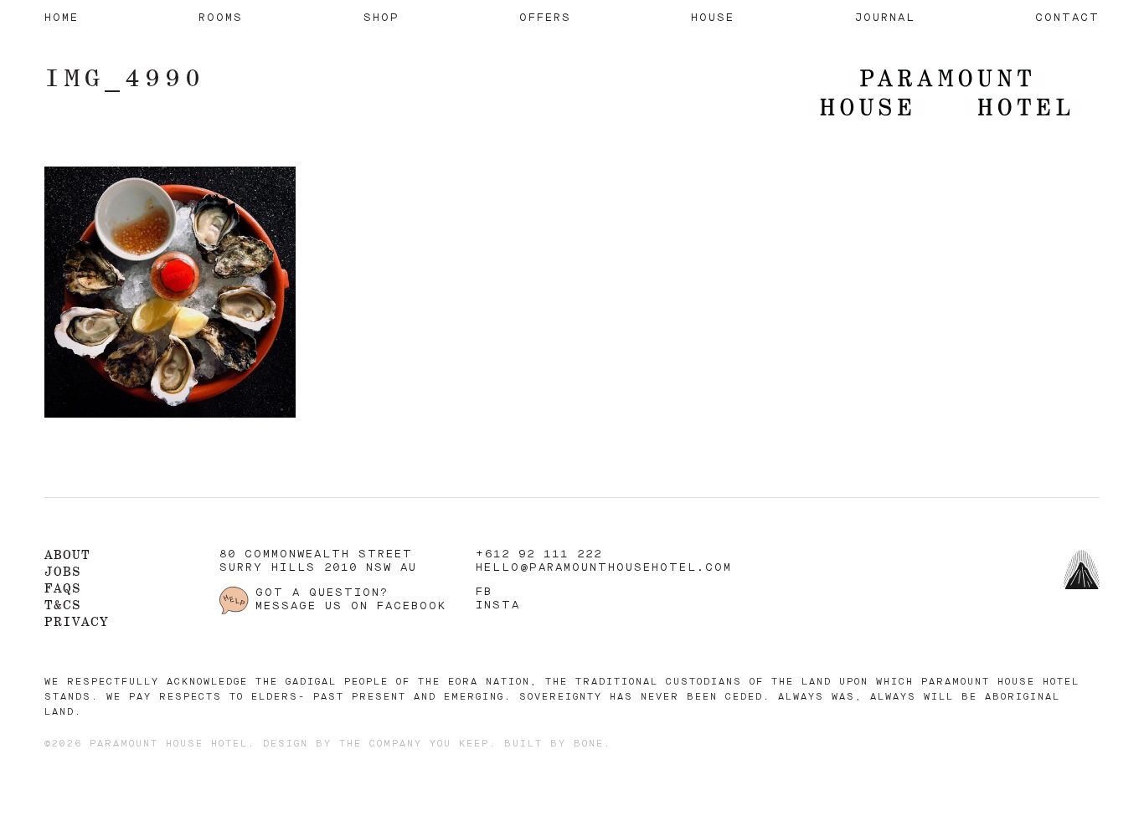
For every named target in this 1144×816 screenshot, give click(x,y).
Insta (498, 605)
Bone (589, 744)
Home (61, 18)
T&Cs (62, 605)
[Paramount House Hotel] (945, 94)
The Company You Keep (414, 744)
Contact (1067, 18)
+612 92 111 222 (539, 554)
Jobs (62, 571)
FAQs (62, 588)
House (712, 18)
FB (484, 592)
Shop (381, 18)
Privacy (76, 621)
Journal (885, 18)
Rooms (220, 18)
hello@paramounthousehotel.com (604, 567)
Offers (545, 18)
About (67, 554)
